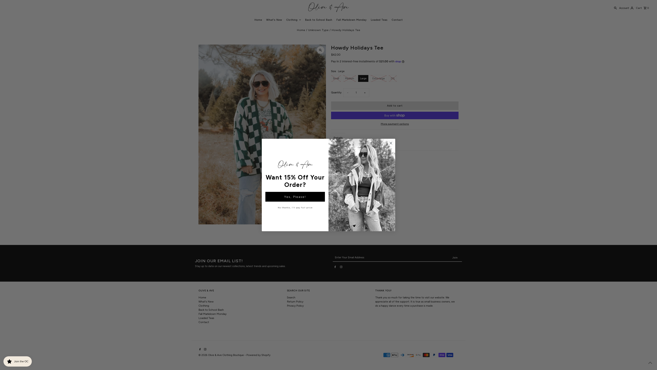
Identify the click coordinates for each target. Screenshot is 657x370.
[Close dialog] (391, 143)
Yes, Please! (295, 197)
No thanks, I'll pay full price (295, 207)
